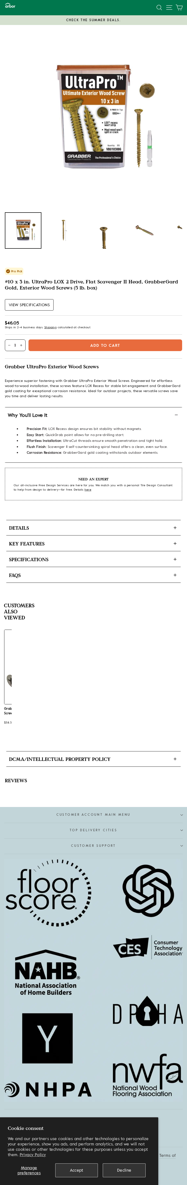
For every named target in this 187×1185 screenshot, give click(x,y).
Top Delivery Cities (93, 830)
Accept (76, 1170)
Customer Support (93, 845)
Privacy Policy (33, 1155)
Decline (124, 1170)
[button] (29, 305)
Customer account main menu (93, 814)
